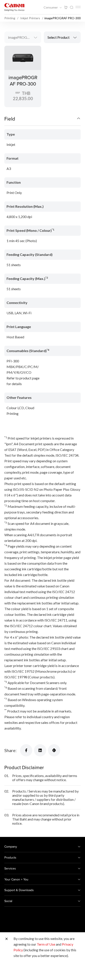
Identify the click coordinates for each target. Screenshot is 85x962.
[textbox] (62, 37)
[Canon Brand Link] (14, 7)
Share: (10, 750)
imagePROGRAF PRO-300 (22, 80)
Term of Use (46, 944)
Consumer (51, 7)
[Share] (26, 750)
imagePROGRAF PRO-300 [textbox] (24, 37)
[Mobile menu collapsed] (78, 7)
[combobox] (22, 37)
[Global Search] (71, 7)
